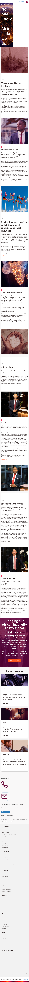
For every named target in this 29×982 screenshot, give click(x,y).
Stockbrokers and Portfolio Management (10, 866)
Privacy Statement (5, 926)
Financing (4, 843)
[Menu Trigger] (27, 2)
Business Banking (5, 859)
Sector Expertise (5, 880)
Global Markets (5, 876)
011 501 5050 (4, 957)
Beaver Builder (25, 979)
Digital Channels (5, 841)
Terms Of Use (4, 973)
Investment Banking (17, 296)
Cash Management (5, 832)
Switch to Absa (5, 940)
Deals (4, 688)
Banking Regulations (6, 924)
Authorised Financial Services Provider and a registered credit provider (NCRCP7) (17, 975)
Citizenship (4, 908)
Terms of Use (4, 922)
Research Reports (5, 887)
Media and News (6, 754)
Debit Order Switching (6, 943)
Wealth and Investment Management (9, 864)
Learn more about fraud (6, 891)
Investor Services (5, 836)
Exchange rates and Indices (7, 882)
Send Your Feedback (6, 945)
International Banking (6, 839)
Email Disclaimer (5, 928)
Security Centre (23, 973)
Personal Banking (5, 857)
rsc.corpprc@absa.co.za (6, 800)
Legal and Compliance (6, 920)
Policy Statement (18, 973)
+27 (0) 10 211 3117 (5, 792)
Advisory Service (5, 847)
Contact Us (4, 938)
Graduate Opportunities (6, 889)
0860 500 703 (3, 789)
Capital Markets (5, 845)
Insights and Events (6, 885)
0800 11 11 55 (4, 961)
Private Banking (5, 862)
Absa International (5, 878)
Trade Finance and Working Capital (9, 834)
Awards (4, 722)
